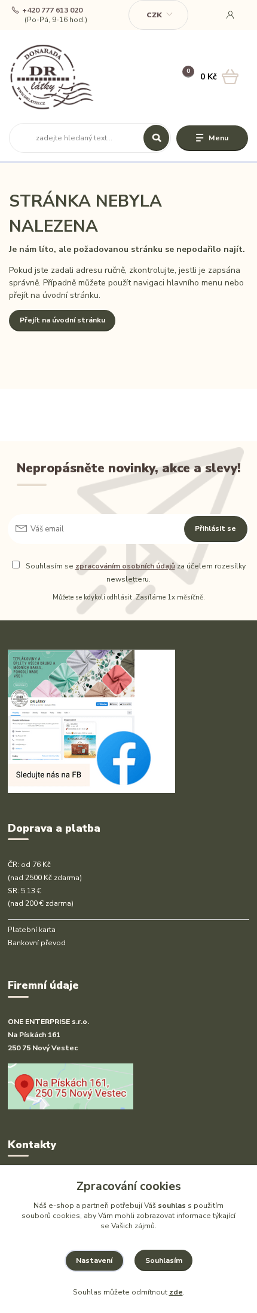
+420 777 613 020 (52, 10)
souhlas (172, 1205)
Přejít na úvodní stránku (62, 320)
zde (176, 1292)
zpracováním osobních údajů (125, 566)
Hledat (156, 138)
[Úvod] (51, 77)
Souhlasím (163, 1260)
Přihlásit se (215, 528)
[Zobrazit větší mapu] (70, 1085)
